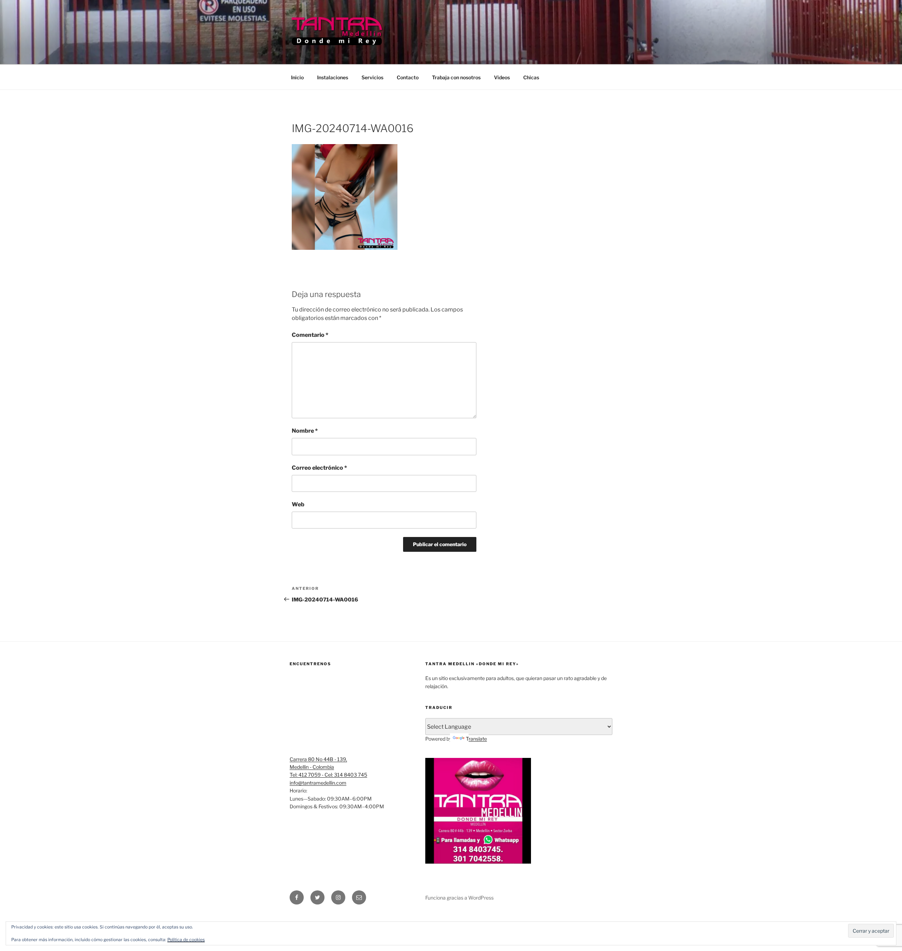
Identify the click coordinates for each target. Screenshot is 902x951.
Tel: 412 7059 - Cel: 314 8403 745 (328, 775)
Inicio (297, 77)
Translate (476, 739)
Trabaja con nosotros (456, 77)
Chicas (531, 77)
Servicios (372, 77)
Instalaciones (332, 77)
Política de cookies (186, 939)
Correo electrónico (319, 467)
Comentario (310, 335)
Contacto (408, 77)
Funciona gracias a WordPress (459, 898)
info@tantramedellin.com (318, 783)
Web (298, 504)
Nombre (305, 430)
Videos (502, 77)
